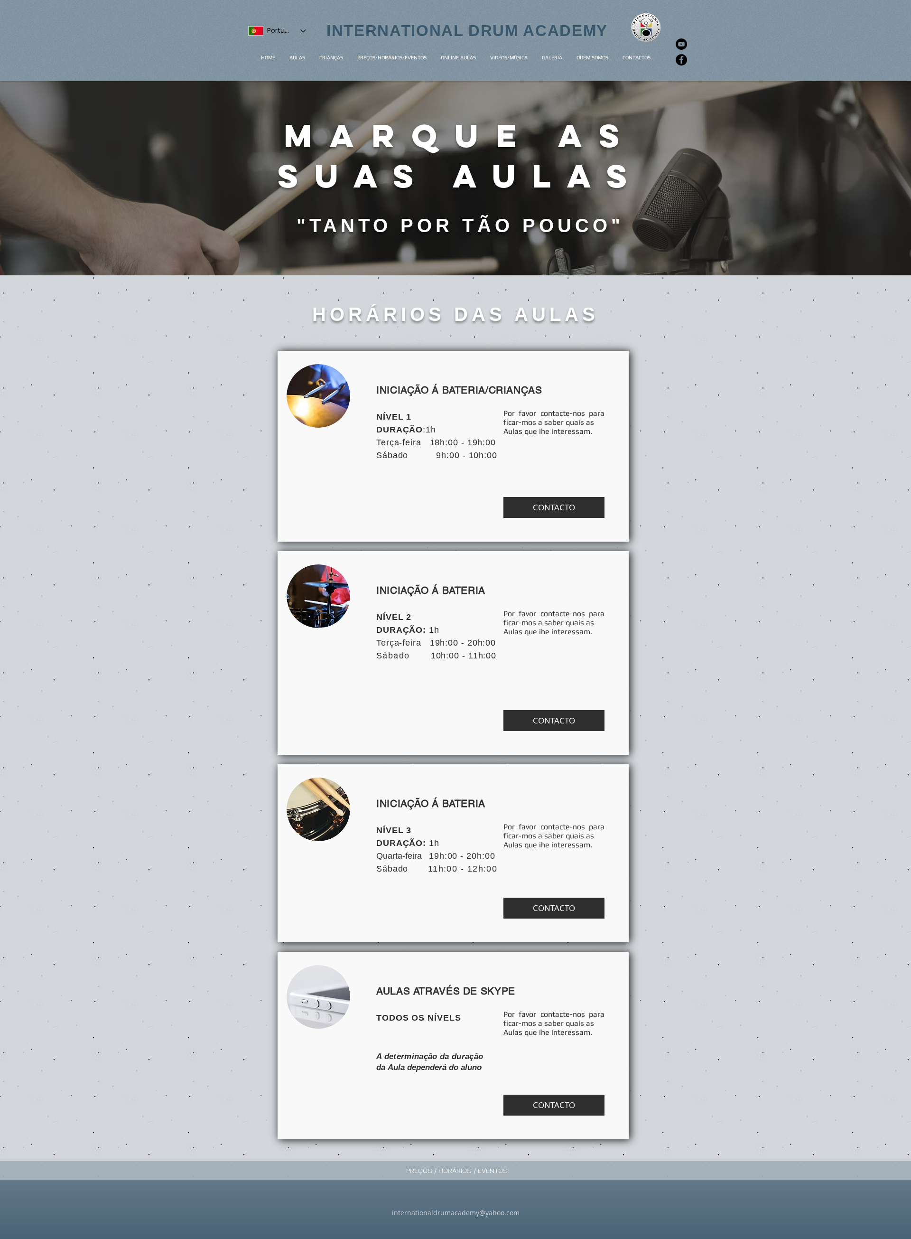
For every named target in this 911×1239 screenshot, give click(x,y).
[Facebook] (681, 60)
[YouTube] (681, 44)
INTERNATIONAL (397, 30)
